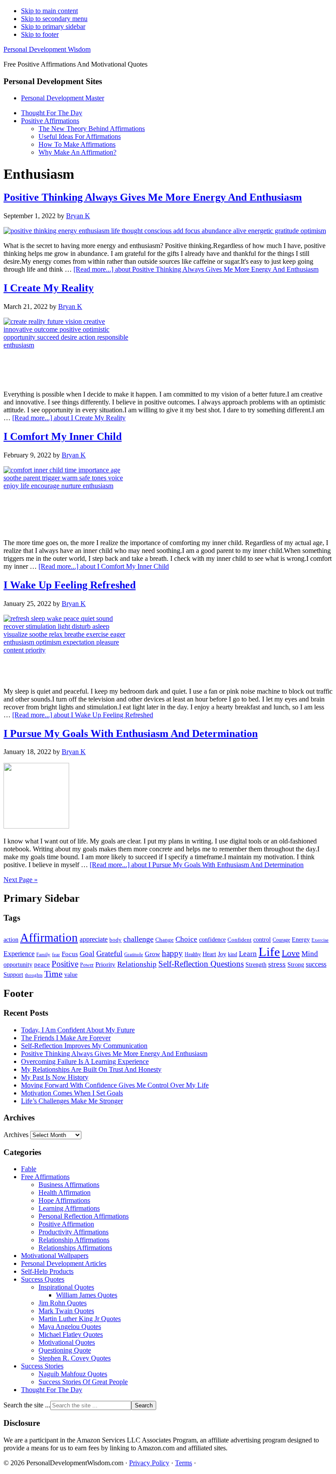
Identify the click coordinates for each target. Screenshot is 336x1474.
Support (13, 974)
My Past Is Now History (54, 1077)
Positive (65, 963)
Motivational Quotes (66, 1342)
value (70, 974)
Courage (281, 940)
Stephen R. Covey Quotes (74, 1358)
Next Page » (21, 879)
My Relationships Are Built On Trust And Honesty (91, 1069)
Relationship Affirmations (73, 1240)
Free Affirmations (45, 1176)
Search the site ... (27, 1405)
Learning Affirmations (69, 1208)
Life (269, 952)
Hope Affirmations (64, 1200)
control (262, 939)
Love (291, 953)
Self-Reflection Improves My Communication (84, 1045)
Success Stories (42, 1366)
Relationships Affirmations (75, 1247)
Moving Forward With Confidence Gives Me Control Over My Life (115, 1085)
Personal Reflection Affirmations (83, 1216)
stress (277, 964)
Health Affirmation (64, 1192)
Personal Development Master (62, 98)
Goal (87, 954)
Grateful (109, 953)
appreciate (94, 939)
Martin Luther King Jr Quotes (79, 1318)
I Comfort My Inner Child (63, 436)
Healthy (193, 954)
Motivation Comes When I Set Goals (72, 1093)
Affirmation (49, 937)
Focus (70, 953)
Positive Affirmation (66, 1224)
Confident (240, 939)
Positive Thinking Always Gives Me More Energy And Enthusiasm (153, 197)
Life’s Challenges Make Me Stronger (72, 1101)
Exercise (320, 940)
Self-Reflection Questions (201, 963)
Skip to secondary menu (54, 18)
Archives (16, 1134)
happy (172, 953)
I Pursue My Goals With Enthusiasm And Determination (131, 733)
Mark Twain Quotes (66, 1311)
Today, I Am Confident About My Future (78, 1030)
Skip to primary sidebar (53, 26)
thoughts (33, 975)
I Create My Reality (49, 288)
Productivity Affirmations (73, 1232)
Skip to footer (40, 34)
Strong (295, 964)
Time (53, 973)
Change (164, 939)
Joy (222, 953)
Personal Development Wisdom (47, 49)
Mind (309, 954)
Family (43, 954)
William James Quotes (86, 1295)
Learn (248, 954)
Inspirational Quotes (66, 1287)
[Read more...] (196, 269)
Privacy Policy (149, 1463)
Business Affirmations (68, 1184)
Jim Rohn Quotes (62, 1303)
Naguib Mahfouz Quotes (72, 1374)
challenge (138, 939)
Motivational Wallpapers (54, 1255)
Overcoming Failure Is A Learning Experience (85, 1061)
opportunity (18, 964)
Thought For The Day (51, 1389)
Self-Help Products (47, 1271)
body (115, 939)
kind (232, 954)
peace (42, 964)
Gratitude (133, 954)
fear (56, 954)
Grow (152, 953)
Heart (209, 953)
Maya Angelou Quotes (69, 1326)
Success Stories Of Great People (83, 1381)
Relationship (137, 964)
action (11, 939)
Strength (255, 964)
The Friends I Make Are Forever (66, 1038)
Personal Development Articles (63, 1263)
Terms (183, 1463)
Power (87, 965)
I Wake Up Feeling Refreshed (70, 585)
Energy (301, 939)
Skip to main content (49, 10)
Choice (186, 939)
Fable (28, 1169)
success (316, 964)
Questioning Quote (64, 1350)
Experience (19, 953)
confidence (212, 939)
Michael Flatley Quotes (70, 1334)
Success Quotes (42, 1279)
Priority (105, 964)
